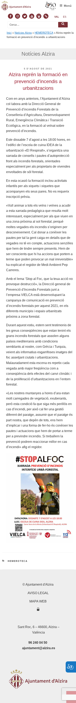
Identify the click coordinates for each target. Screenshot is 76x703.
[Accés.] (38, 610)
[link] (56, 16)
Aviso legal (38, 593)
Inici (9, 32)
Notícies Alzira (23, 32)
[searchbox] (37, 24)
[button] (63, 24)
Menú (68, 5)
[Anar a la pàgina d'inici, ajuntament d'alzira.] (28, 7)
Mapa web (38, 601)
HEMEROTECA (44, 32)
